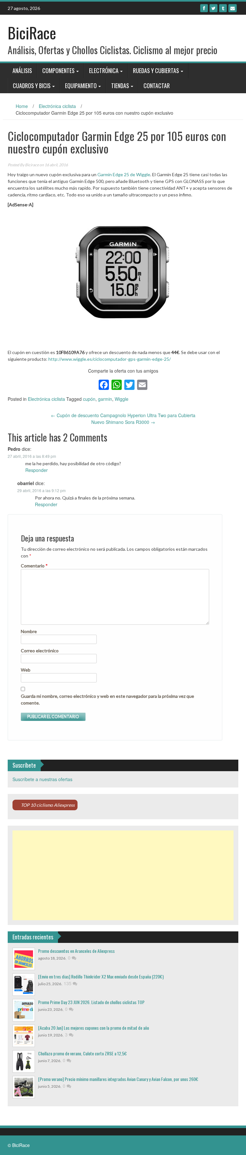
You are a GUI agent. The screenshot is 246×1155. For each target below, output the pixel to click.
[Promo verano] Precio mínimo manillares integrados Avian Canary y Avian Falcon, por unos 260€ (118, 1079)
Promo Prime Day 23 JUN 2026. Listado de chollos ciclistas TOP (91, 1002)
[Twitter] (213, 8)
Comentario (34, 565)
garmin (105, 399)
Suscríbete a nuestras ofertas (42, 779)
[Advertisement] (123, 875)
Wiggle (121, 399)
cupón (89, 399)
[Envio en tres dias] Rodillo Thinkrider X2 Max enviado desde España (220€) (101, 976)
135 (68, 983)
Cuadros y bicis (32, 85)
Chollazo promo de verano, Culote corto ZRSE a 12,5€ (82, 1053)
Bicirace (32, 164)
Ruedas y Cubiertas (156, 70)
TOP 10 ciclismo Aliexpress (48, 805)
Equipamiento (81, 85)
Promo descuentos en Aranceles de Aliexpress (76, 950)
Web (25, 669)
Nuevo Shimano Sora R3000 (123, 422)
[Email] (232, 8)
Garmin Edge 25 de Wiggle (123, 174)
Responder (36, 470)
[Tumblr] (223, 8)
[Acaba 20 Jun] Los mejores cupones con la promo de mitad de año (93, 1027)
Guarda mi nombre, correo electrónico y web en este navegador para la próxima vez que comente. (107, 699)
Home (22, 106)
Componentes (58, 70)
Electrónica (104, 70)
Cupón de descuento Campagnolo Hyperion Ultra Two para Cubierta (123, 415)
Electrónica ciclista (57, 106)
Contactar (157, 85)
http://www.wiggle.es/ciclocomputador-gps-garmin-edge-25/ (109, 359)
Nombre (29, 631)
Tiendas (120, 85)
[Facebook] (204, 8)
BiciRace (32, 32)
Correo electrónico (40, 650)
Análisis (22, 70)
